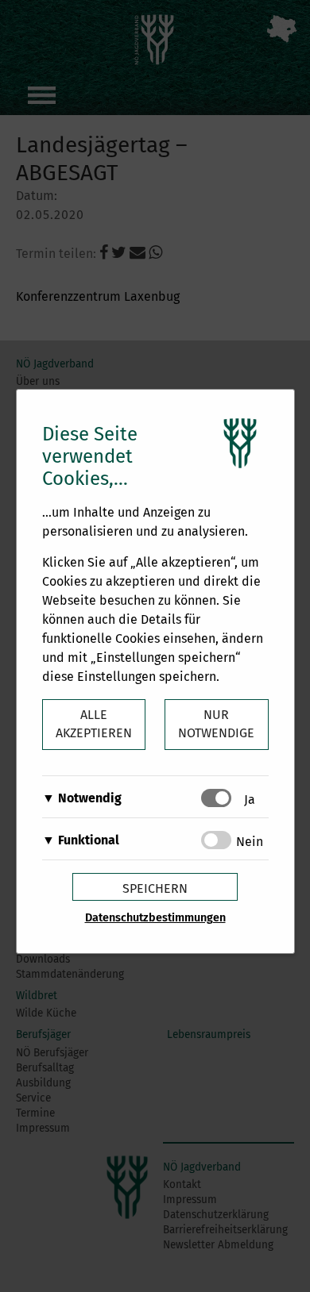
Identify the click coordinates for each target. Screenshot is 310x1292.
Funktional (88, 840)
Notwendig (90, 798)
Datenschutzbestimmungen (155, 918)
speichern (155, 888)
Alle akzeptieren (94, 723)
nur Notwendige (216, 723)
